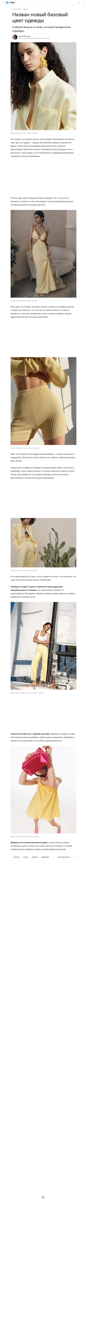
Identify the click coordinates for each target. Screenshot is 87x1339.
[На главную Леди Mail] (11, 2)
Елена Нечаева (24, 36)
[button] (43, 86)
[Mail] (7, 2)
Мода (25, 9)
